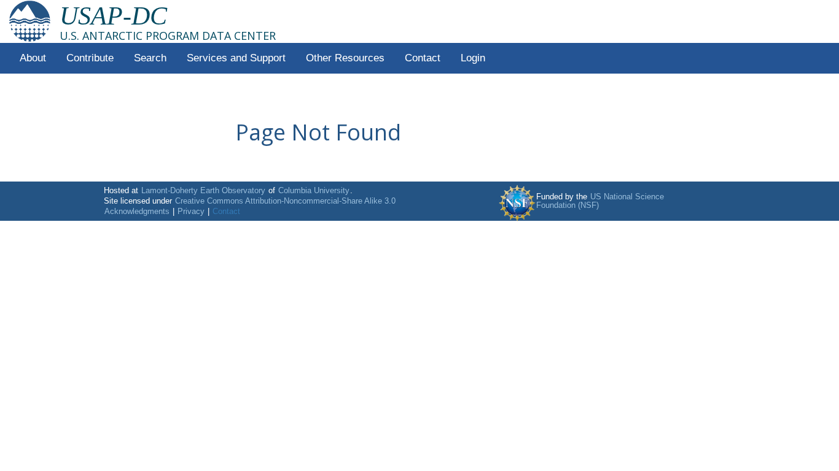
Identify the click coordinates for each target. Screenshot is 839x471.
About (33, 58)
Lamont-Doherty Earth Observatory (203, 190)
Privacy (191, 211)
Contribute (90, 58)
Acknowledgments (137, 211)
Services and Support (236, 58)
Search (150, 58)
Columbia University (313, 190)
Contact (422, 58)
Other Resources (345, 58)
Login (473, 58)
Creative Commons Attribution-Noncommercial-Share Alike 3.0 (285, 201)
